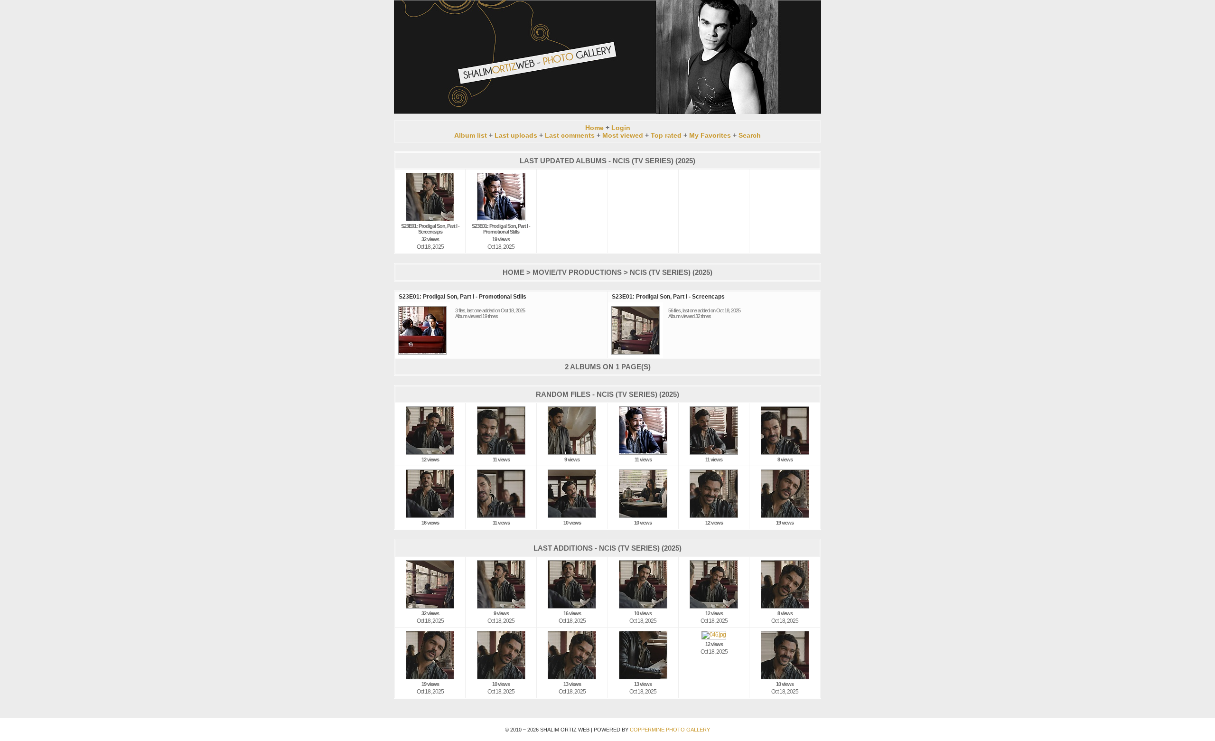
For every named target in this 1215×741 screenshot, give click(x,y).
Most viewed (622, 135)
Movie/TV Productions (577, 272)
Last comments (570, 135)
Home (594, 127)
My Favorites (710, 135)
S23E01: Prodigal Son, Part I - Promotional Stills (462, 296)
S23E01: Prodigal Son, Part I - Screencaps (668, 296)
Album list (470, 135)
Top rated (666, 135)
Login (620, 127)
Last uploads (516, 135)
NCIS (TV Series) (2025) (671, 272)
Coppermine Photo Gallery (670, 729)
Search (749, 135)
